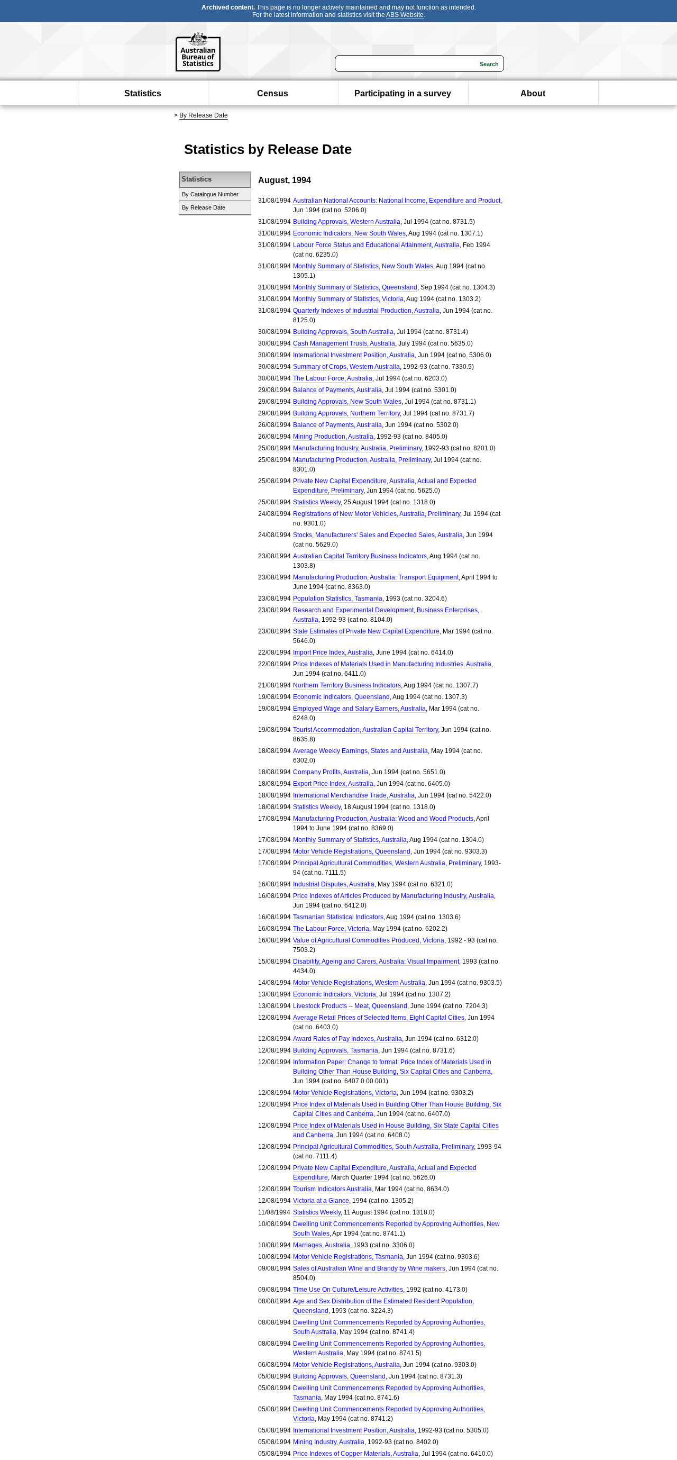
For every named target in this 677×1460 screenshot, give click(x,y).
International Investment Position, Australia (354, 355)
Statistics (142, 93)
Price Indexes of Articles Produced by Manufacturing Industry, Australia (393, 896)
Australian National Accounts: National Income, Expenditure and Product (396, 200)
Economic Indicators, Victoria (334, 994)
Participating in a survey (402, 93)
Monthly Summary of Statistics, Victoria (348, 299)
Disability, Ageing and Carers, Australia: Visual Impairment (376, 961)
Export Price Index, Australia (333, 783)
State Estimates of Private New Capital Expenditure (366, 631)
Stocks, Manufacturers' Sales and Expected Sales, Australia (378, 535)
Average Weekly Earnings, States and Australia (360, 751)
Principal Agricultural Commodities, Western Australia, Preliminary (387, 863)
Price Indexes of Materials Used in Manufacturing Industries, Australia (392, 664)
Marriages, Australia (321, 1245)
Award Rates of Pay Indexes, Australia (347, 1038)
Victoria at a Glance (321, 1200)
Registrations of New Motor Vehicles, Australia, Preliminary (376, 514)
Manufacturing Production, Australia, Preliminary (362, 460)
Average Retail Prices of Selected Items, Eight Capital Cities (378, 1017)
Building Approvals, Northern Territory (346, 413)
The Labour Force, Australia (332, 378)
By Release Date (203, 115)
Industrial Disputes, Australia (333, 884)
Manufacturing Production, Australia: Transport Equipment (376, 577)
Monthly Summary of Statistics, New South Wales (363, 266)
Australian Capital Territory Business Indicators (360, 556)
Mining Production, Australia (333, 436)
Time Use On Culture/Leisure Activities (348, 1289)
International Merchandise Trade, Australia (354, 795)
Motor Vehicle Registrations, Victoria (345, 1092)
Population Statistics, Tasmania (337, 598)
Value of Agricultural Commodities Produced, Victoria (368, 940)
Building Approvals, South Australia (343, 331)
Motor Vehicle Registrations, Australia (346, 1364)
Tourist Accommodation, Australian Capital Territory (365, 729)
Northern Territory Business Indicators (347, 685)
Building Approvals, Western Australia (346, 221)
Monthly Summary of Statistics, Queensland (355, 287)
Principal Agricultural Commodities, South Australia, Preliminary (383, 1146)
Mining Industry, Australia (328, 1442)
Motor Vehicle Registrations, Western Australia (359, 982)
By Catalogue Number (210, 194)
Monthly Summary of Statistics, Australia (350, 840)
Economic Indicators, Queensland (341, 697)
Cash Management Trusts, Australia (344, 343)
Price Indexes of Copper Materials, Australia (355, 1453)
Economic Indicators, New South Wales (349, 233)
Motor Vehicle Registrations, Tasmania (348, 1257)
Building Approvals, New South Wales (347, 401)
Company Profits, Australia (331, 772)
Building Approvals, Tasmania (335, 1050)
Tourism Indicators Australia (332, 1189)
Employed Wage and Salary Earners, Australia (359, 708)
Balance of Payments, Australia (337, 390)
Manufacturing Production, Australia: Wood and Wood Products (383, 818)
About (532, 93)
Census (272, 93)
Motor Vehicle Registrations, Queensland (351, 851)
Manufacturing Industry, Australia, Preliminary (357, 448)
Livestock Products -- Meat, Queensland (350, 1006)
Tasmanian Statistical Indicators (338, 917)
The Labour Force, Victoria (331, 928)
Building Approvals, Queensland (339, 1376)
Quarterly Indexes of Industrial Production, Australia (366, 310)
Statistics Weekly (317, 502)
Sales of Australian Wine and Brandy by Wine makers (369, 1268)
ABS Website (405, 15)
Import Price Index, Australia (333, 652)
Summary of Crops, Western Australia (346, 366)
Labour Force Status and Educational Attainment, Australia (376, 245)
